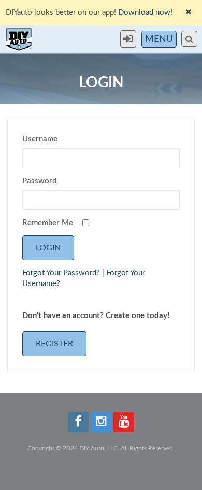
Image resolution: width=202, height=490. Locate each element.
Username (39, 139)
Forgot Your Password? (61, 273)
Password (39, 181)
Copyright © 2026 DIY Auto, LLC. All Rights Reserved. (101, 448)
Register (54, 344)
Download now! (145, 13)
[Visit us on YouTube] (123, 422)
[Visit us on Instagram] (101, 422)
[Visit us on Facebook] (78, 422)
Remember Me (47, 223)
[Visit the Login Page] (130, 39)
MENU (159, 39)
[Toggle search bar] (189, 39)
